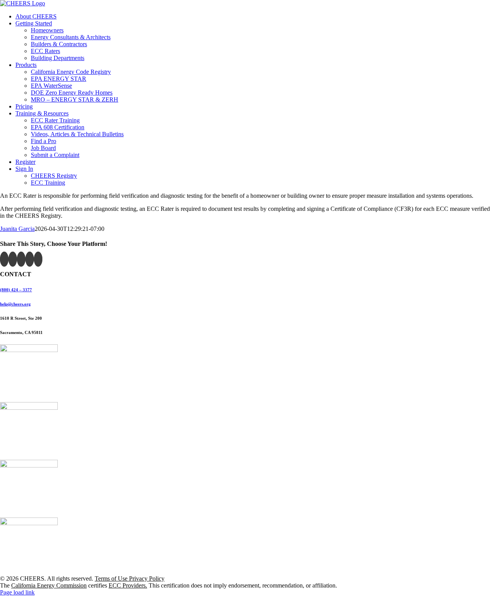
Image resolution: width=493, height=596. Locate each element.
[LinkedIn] (38, 259)
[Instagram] (29, 259)
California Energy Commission (49, 585)
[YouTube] (21, 259)
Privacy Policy (146, 578)
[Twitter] (12, 259)
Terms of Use (112, 578)
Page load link (17, 592)
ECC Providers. (128, 585)
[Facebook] (4, 259)
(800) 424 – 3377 (16, 289)
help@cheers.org (15, 304)
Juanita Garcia (17, 228)
